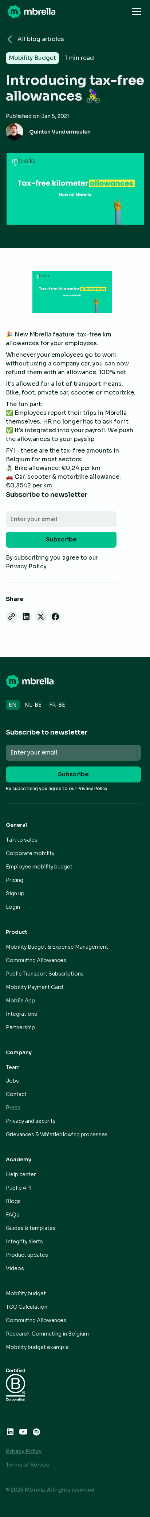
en (13, 705)
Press (13, 1107)
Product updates (27, 1255)
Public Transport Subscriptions (45, 973)
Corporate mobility (30, 853)
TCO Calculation (26, 1307)
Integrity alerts (24, 1241)
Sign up (15, 893)
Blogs (13, 1201)
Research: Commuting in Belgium (47, 1333)
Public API (19, 1188)
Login (13, 907)
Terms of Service (28, 1464)
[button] (135, 11)
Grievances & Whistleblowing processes (57, 1134)
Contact (16, 1094)
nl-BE (33, 705)
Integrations (21, 1014)
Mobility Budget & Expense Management (57, 947)
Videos (15, 1268)
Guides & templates (31, 1228)
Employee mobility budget (39, 866)
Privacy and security (30, 1121)
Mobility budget (26, 1293)
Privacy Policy (24, 1451)
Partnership (20, 1027)
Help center (21, 1174)
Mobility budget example (37, 1347)
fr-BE (57, 705)
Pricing (14, 880)
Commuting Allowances (36, 960)
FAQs (12, 1214)
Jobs (12, 1081)
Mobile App (20, 1000)
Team (13, 1067)
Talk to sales (22, 840)
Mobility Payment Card (34, 987)
